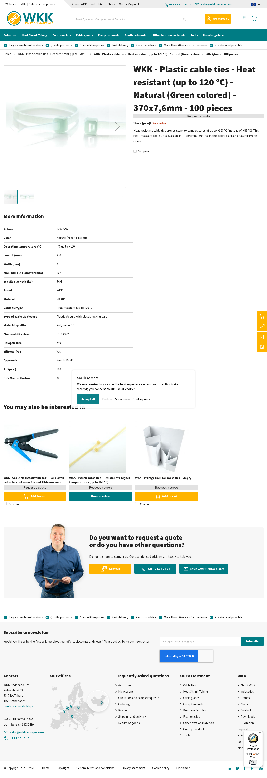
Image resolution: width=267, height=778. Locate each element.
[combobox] (129, 18)
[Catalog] (262, 347)
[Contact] (262, 326)
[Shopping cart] (262, 316)
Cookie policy (141, 399)
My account (221, 18)
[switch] (253, 762)
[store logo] (22, 18)
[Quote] (262, 337)
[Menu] (260, 733)
